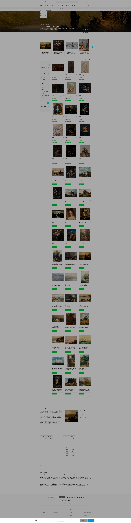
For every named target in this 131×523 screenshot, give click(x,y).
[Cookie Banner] (65, 520)
